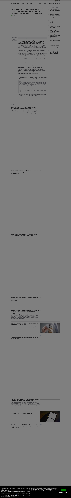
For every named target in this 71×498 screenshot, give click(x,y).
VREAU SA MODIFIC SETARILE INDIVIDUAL (63, 492)
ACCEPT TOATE (63, 490)
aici (16, 494)
